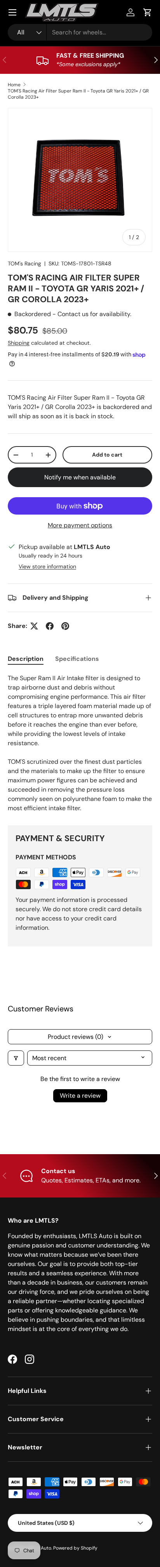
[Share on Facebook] (49, 626)
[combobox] (80, 32)
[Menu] (12, 12)
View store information (47, 566)
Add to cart (107, 454)
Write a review (80, 1095)
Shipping (19, 342)
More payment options (80, 525)
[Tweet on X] (34, 626)
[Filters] (16, 1058)
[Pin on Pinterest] (65, 626)
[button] (147, 12)
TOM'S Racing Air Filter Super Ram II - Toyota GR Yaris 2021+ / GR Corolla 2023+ (78, 94)
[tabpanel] (80, 743)
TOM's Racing (24, 263)
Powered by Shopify (75, 1548)
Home (14, 85)
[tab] (25, 658)
